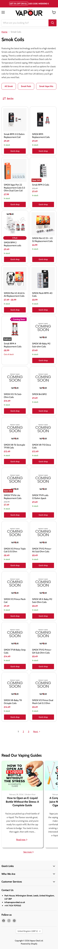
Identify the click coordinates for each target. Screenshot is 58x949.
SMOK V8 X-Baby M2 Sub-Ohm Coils (42, 600)
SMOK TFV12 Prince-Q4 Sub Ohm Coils (42, 651)
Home (4, 32)
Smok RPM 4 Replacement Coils (12, 345)
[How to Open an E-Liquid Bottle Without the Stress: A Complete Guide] (22, 775)
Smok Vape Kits (46, 86)
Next (35, 731)
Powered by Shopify (29, 943)
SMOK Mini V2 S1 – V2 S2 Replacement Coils (42, 240)
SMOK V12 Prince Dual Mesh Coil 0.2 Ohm (42, 702)
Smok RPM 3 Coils (40, 184)
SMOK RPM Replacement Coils (41, 135)
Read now (21, 839)
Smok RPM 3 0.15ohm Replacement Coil (14, 135)
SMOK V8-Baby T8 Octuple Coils (13, 702)
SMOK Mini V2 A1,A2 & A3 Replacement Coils (14, 294)
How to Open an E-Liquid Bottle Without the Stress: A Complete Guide (22, 801)
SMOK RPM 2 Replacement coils (12, 244)
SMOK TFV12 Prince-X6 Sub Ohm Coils (42, 550)
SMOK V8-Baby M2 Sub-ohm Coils (41, 345)
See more (27, 852)
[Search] (52, 22)
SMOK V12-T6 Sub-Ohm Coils (13, 396)
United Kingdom (28, 931)
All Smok (9, 86)
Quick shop (14, 151)
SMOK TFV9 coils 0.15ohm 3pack (40, 497)
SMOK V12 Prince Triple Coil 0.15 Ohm (15, 550)
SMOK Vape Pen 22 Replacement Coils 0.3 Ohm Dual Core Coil (14, 187)
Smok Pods (26, 86)
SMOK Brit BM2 (39, 394)
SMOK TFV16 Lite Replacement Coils (12, 497)
